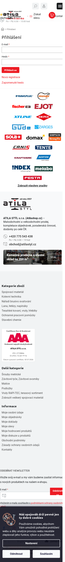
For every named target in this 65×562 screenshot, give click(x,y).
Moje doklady (10, 421)
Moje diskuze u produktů (16, 435)
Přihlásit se (10, 70)
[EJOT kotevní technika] (43, 106)
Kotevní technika (11, 296)
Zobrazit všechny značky (32, 185)
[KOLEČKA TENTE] (43, 147)
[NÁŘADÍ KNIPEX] (44, 117)
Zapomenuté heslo (13, 82)
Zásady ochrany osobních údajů (21, 445)
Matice (6, 383)
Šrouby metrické (11, 374)
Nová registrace (11, 77)
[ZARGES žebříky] (43, 127)
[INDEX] (21, 168)
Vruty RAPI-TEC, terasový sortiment (22, 393)
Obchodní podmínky (13, 440)
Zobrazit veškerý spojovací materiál (22, 397)
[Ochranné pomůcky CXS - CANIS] (21, 147)
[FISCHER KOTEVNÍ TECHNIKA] (21, 106)
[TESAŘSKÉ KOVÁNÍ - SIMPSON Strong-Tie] (55, 137)
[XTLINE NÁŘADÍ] (23, 117)
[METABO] (43, 168)
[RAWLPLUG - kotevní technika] (24, 96)
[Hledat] (35, 6)
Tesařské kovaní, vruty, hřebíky (19, 310)
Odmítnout (16, 553)
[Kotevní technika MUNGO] (44, 96)
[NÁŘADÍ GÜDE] (21, 126)
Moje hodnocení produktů (17, 431)
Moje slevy (8, 426)
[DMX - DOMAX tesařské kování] (35, 137)
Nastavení (31, 543)
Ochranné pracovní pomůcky (18, 315)
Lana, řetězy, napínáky (15, 306)
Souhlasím (46, 553)
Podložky (7, 388)
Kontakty (7, 449)
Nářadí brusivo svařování (16, 301)
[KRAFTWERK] (23, 158)
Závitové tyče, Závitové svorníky (20, 379)
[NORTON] (43, 157)
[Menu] (60, 6)
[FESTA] (32, 178)
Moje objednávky (12, 417)
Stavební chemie (11, 319)
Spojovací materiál (13, 292)
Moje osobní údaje (12, 412)
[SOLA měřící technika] (13, 137)
